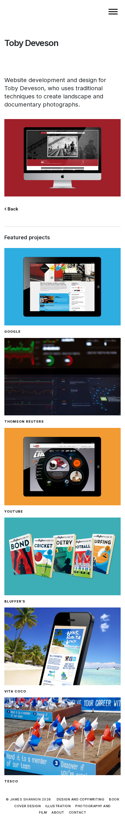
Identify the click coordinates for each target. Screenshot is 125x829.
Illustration (58, 806)
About (57, 812)
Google (12, 332)
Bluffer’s (14, 601)
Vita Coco (15, 691)
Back (12, 209)
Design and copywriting (80, 799)
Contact (77, 812)
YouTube (13, 511)
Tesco (11, 781)
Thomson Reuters (24, 421)
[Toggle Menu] (113, 11)
